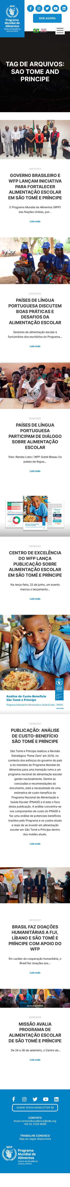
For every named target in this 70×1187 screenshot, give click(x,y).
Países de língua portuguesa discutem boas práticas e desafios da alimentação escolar (35, 311)
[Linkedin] (63, 8)
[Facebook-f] (30, 8)
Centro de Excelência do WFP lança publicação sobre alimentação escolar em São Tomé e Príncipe (35, 563)
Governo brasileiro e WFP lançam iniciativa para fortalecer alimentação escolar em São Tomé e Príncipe (35, 186)
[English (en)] (43, 30)
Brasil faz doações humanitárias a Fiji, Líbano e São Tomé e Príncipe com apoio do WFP (35, 938)
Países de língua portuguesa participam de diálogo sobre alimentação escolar (35, 436)
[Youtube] (55, 8)
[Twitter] (47, 8)
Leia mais (35, 221)
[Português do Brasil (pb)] (36, 30)
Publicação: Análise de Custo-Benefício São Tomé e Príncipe (35, 736)
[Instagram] (38, 8)
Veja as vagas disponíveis (35, 1138)
